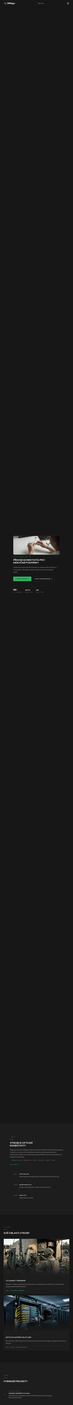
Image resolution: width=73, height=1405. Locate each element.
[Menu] (68, 3)
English (41, 3)
